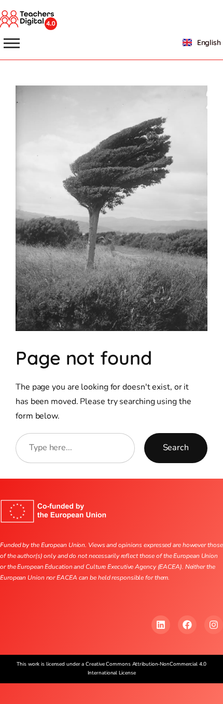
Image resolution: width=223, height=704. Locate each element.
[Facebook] (187, 624)
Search (176, 447)
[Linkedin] (160, 624)
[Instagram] (213, 624)
